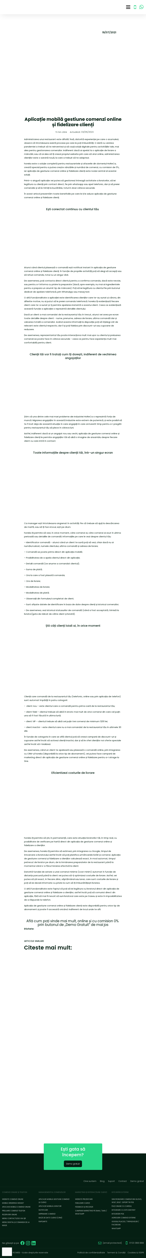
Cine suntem (89, 1181)
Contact (122, 1181)
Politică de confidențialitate (91, 1252)
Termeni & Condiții (116, 1252)
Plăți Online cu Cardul (122, 1206)
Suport (111, 1181)
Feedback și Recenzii (84, 1207)
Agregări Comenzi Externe (124, 1217)
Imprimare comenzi (47, 1214)
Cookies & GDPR (136, 1252)
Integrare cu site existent (123, 1210)
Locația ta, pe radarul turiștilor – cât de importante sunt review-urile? (47, 1026)
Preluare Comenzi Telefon (13, 1210)
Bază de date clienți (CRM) (50, 1217)
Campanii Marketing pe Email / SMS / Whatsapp (91, 1212)
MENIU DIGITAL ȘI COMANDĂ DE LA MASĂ (16, 1224)
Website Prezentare (84, 1199)
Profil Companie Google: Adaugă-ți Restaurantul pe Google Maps (48, 1112)
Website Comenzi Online (12, 1199)
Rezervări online (9, 1214)
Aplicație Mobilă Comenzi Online (16, 1207)
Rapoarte (43, 1221)
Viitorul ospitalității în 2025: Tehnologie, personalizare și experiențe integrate (49, 977)
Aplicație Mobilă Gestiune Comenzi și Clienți (54, 1201)
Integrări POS (118, 1214)
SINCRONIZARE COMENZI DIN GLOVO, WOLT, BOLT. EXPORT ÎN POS (127, 1201)
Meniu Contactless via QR (14, 1218)
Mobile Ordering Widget (13, 1203)
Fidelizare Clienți (82, 1203)
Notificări (43, 1210)
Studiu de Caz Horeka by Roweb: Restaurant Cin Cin (47, 1068)
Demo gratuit (73, 1163)
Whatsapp (116, 1228)
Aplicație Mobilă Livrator (50, 1206)
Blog (102, 1181)
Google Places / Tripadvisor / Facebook (125, 1223)
